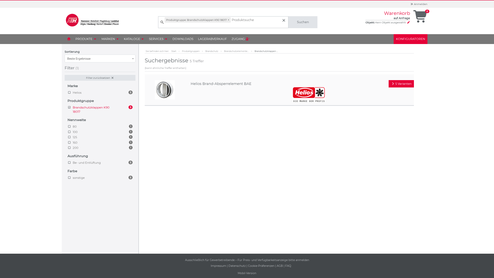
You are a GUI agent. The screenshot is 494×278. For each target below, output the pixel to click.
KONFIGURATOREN (410, 39)
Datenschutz (237, 266)
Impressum (219, 266)
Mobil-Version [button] (247, 273)
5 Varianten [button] (403, 84)
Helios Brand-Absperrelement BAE (221, 84)
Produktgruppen (191, 51)
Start (173, 51)
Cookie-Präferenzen (261, 266)
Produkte (84, 39)
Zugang (239, 39)
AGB (280, 266)
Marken (109, 39)
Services (156, 39)
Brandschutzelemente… (236, 51)
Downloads (183, 39)
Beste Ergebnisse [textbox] (79, 58)
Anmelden (420, 4)
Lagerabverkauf (212, 39)
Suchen (303, 22)
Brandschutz (211, 51)
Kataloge (132, 39)
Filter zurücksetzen (98, 77)
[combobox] (100, 58)
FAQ (288, 266)
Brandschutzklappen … (266, 51)
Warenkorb (397, 13)
